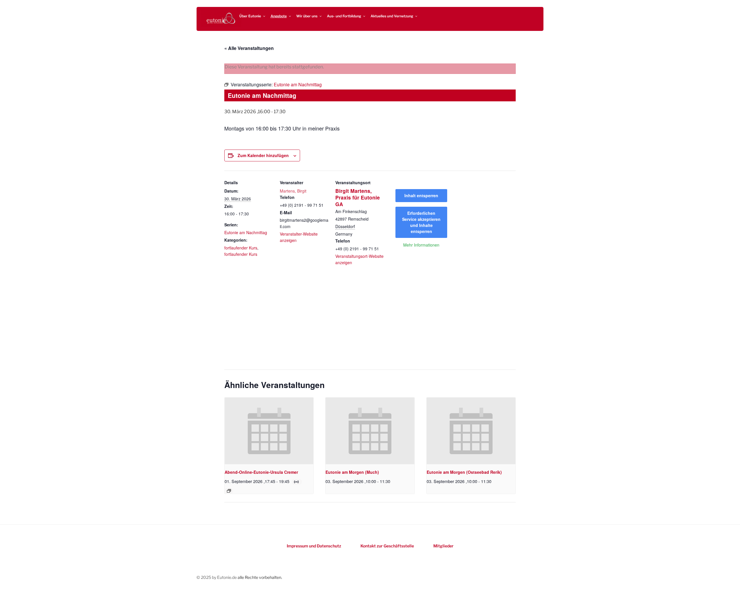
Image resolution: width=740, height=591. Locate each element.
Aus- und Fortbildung (344, 16)
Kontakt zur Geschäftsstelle (387, 545)
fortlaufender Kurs (240, 248)
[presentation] (269, 431)
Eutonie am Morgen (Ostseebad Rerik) (464, 472)
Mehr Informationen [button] (421, 245)
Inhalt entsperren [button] (421, 195)
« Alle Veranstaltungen (249, 48)
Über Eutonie (250, 16)
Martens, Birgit (293, 191)
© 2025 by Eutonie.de (217, 577)
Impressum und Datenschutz (314, 545)
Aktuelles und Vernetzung (392, 16)
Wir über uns (306, 16)
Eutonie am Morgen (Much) (352, 472)
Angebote (279, 16)
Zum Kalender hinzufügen (263, 155)
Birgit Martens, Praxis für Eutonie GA (357, 197)
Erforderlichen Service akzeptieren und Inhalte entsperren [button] (421, 222)
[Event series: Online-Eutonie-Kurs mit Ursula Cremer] (229, 491)
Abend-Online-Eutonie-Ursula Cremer (261, 472)
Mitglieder (443, 545)
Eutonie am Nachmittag (245, 232)
